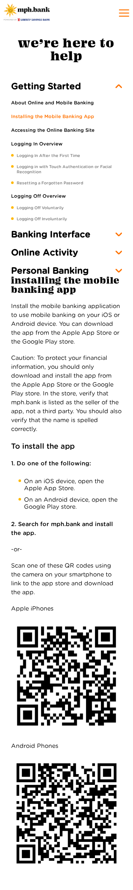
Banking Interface (51, 234)
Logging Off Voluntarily (40, 207)
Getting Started (46, 86)
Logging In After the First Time (48, 155)
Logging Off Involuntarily (42, 218)
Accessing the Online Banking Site (53, 130)
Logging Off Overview (38, 196)
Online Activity (44, 252)
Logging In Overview (36, 144)
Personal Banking (50, 270)
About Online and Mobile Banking (52, 103)
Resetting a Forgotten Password (50, 182)
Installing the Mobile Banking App (52, 116)
